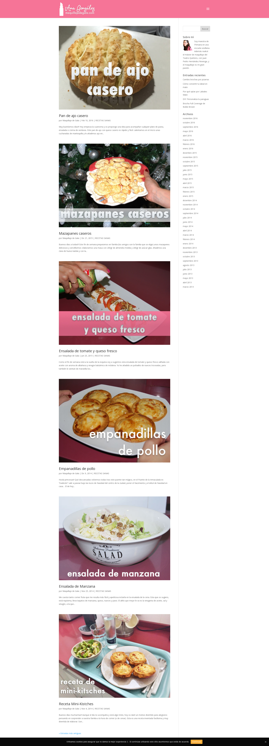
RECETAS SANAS (103, 120)
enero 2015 (188, 196)
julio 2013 (187, 269)
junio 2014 (187, 222)
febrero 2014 (189, 239)
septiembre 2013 (190, 261)
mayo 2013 (188, 278)
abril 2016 (187, 135)
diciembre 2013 (190, 247)
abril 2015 (187, 183)
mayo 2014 (188, 226)
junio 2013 (187, 273)
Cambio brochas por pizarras (196, 79)
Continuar (196, 742)
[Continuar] (265, 741)
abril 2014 (187, 230)
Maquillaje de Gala (70, 120)
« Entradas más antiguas (70, 733)
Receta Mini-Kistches (76, 703)
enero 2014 (188, 243)
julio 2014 (187, 217)
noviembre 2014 (190, 204)
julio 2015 (187, 170)
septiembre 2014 (190, 213)
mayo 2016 (188, 131)
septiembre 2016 (190, 127)
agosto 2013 (188, 265)
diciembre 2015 (190, 153)
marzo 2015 (188, 187)
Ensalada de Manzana (77, 586)
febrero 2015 (189, 191)
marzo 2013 (188, 286)
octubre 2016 (189, 122)
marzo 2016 (188, 140)
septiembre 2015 (190, 165)
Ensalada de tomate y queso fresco (88, 350)
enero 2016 (188, 148)
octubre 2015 (189, 161)
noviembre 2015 (190, 157)
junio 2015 (187, 174)
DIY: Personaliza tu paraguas (196, 99)
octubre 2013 (189, 256)
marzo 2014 (188, 235)
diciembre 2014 (190, 200)
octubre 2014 (189, 209)
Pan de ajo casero (73, 115)
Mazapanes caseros (75, 233)
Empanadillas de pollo (77, 468)
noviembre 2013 (190, 252)
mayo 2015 (188, 178)
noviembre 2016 (190, 118)
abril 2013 (187, 282)
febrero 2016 (189, 144)
